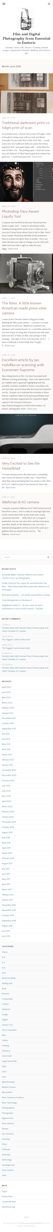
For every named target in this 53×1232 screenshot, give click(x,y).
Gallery (5, 1040)
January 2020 (8, 817)
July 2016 (6, 931)
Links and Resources (11, 9)
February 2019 (8, 858)
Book (4, 988)
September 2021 (9, 729)
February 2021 (8, 760)
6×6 (3, 968)
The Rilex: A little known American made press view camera (24, 308)
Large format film (9, 1061)
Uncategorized (8, 1165)
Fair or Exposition (9, 1030)
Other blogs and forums (13, 20)
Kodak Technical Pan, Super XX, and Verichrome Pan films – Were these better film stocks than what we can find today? (25, 586)
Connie (5, 624)
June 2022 (6, 692)
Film (4, 1035)
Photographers (8, 1108)
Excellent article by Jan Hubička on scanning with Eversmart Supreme (23, 365)
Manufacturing (8, 1082)
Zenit (4, 1175)
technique (6, 1155)
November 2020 (9, 775)
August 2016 (7, 926)
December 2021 (9, 718)
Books (5, 15)
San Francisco (8, 1134)
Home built (7, 1056)
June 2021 (6, 739)
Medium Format (9, 1087)
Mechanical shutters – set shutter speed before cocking (26, 595)
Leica (4, 1071)
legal (4, 1066)
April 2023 (6, 687)
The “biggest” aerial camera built (16, 639)
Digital (5, 1020)
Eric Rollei (6, 664)
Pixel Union (30, 1226)
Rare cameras (8, 1123)
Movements (7, 1092)
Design (5, 1014)
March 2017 (7, 889)
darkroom (6, 1009)
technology (7, 1160)
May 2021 (6, 744)
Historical (6, 1051)
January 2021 (7, 765)
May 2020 (6, 796)
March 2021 (7, 754)
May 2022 (6, 697)
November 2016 (9, 910)
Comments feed (9, 1202)
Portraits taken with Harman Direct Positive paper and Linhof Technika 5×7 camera (25, 629)
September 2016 (9, 921)
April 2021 (6, 749)
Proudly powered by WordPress (30, 1223)
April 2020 (6, 801)
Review (5, 1129)
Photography (7, 1113)
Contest (5, 1004)
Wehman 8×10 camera (20, 502)
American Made (9, 978)
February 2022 (8, 708)
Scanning (6, 1139)
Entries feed (7, 1196)
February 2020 (8, 812)
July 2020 (6, 786)
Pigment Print (7, 1118)
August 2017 (7, 863)
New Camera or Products (13, 1097)
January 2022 (7, 713)
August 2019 (7, 832)
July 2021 (6, 734)
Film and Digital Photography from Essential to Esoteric (26, 39)
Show (4, 1144)
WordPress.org (8, 1207)
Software (6, 1149)
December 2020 (9, 770)
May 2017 (6, 879)
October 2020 (8, 780)
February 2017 (8, 895)
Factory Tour (7, 1025)
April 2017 (6, 884)
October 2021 (8, 723)
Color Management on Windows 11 (17, 600)
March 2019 (7, 853)
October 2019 (8, 827)
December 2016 (9, 905)
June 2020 (6, 791)
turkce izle (6, 636)
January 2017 (7, 900)
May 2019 (6, 843)
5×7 (3, 962)
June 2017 (6, 874)
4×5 (3, 957)
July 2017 (6, 869)
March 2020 (7, 806)
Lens (4, 1077)
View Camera (8, 1170)
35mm (5, 952)
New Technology (9, 1103)
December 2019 (9, 822)
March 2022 (7, 703)
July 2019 (6, 837)
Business (5, 994)
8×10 (4, 973)
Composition (7, 999)
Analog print (7, 983)
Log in (4, 1191)
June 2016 (6, 936)
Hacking (5, 1045)
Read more (37, 157)
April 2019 (6, 848)
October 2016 (8, 915)
